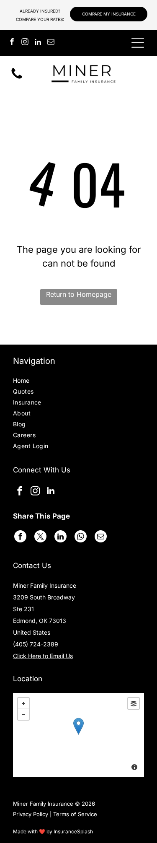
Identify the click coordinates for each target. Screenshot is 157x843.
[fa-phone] (16, 78)
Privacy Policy (30, 814)
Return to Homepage (78, 294)
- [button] (23, 714)
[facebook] (11, 42)
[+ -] (78, 735)
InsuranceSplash (73, 831)
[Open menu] (137, 42)
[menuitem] (36, 381)
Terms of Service (75, 814)
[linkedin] (37, 42)
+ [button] (23, 703)
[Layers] (133, 703)
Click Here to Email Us (43, 655)
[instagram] (24, 42)
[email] (50, 42)
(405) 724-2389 (35, 644)
